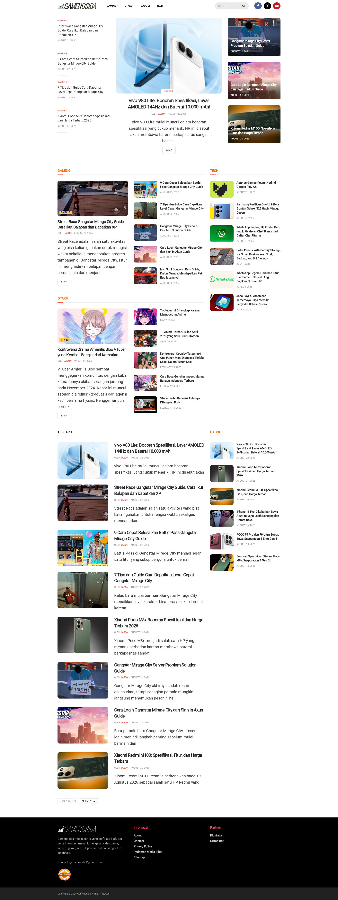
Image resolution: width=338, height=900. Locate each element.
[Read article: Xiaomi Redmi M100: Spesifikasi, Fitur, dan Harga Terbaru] (83, 770)
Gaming (111, 5)
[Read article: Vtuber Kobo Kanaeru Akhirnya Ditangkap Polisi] (145, 404)
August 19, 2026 (245, 525)
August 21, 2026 (67, 126)
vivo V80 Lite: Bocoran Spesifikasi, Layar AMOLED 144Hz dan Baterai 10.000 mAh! (256, 448)
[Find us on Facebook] (258, 6)
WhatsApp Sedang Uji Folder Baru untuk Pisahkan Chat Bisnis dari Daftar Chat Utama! (258, 231)
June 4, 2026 (243, 309)
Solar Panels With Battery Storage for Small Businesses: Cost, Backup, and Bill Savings (258, 254)
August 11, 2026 (245, 192)
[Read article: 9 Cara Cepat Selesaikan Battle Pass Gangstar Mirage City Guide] (145, 189)
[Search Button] (244, 5)
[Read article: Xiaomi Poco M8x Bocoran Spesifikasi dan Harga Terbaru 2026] (83, 635)
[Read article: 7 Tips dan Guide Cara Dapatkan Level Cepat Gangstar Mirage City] (145, 210)
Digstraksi (216, 835)
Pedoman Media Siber (148, 852)
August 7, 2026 (245, 218)
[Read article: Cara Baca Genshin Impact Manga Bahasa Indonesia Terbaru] (145, 383)
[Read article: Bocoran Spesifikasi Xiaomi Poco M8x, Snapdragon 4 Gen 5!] (222, 562)
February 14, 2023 (170, 386)
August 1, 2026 (245, 241)
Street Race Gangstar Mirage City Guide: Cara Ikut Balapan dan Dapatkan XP (80, 30)
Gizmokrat (217, 841)
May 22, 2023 (167, 320)
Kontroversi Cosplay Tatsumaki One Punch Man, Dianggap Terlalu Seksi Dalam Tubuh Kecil (182, 358)
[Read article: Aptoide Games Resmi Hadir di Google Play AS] (222, 189)
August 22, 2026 (177, 113)
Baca (169, 150)
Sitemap (139, 857)
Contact (139, 841)
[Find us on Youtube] (276, 6)
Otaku (128, 5)
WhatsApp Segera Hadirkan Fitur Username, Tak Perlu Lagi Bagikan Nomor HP (257, 277)
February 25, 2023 (170, 367)
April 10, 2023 (168, 341)
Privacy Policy (143, 846)
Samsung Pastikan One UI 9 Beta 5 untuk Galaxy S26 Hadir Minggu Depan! (257, 208)
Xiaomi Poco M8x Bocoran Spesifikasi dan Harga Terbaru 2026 (255, 471)
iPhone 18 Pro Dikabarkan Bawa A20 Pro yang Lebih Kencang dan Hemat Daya (257, 516)
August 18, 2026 (245, 544)
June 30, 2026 (244, 286)
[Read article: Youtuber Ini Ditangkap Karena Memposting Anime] (145, 316)
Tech (160, 5)
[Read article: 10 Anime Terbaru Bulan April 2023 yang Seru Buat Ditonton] (145, 338)
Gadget (145, 5)
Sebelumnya (68, 801)
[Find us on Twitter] (267, 6)
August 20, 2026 (240, 138)
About (138, 835)
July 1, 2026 (243, 264)
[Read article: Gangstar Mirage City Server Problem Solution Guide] (145, 232)
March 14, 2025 (83, 361)
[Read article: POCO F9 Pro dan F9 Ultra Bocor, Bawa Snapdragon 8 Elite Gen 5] (222, 541)
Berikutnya (89, 801)
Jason (161, 113)
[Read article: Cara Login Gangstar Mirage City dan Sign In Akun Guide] (145, 254)
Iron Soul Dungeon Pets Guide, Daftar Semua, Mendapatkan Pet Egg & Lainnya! (181, 273)
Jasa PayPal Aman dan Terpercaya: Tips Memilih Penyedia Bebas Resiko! (252, 300)
